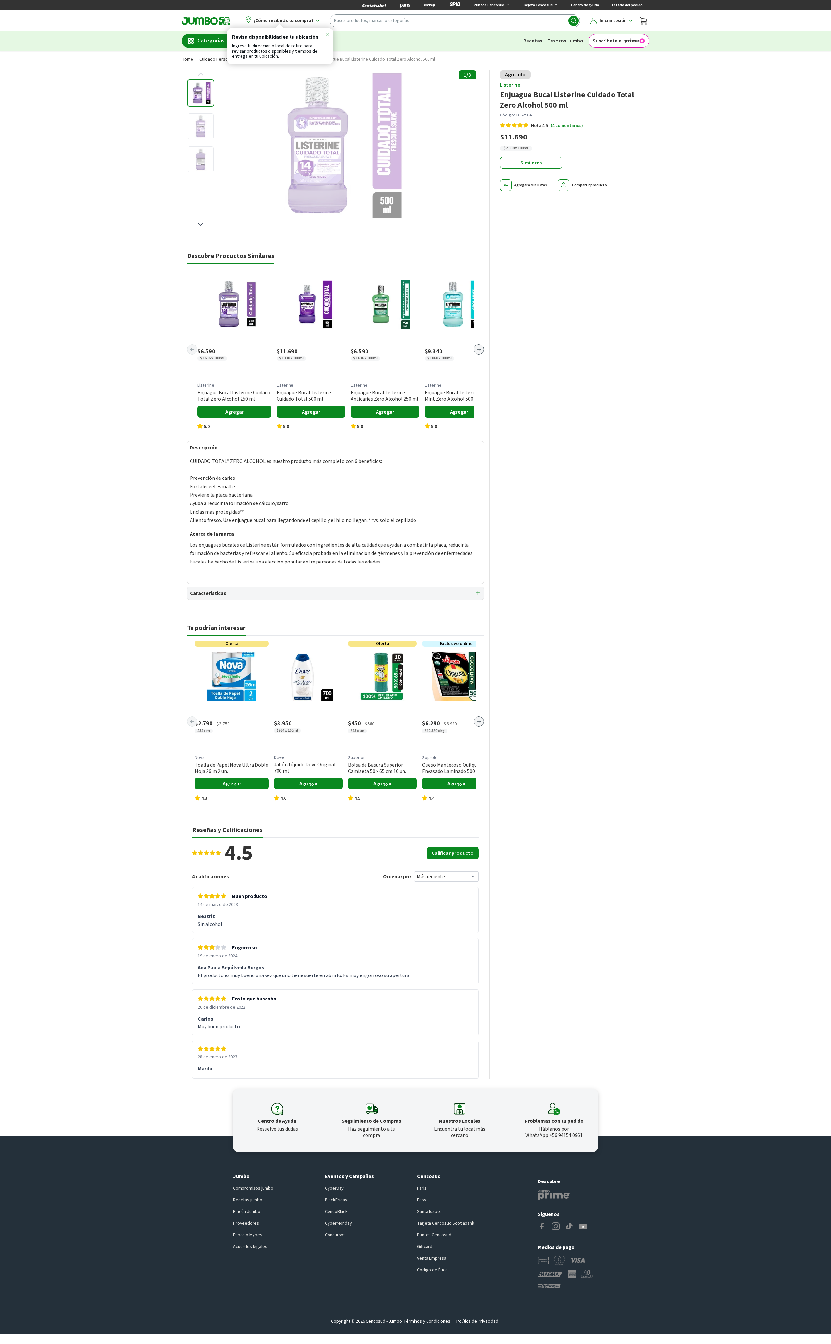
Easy (421, 1200)
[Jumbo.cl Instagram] (556, 1227)
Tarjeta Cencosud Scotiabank (445, 1223)
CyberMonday (338, 1223)
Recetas (532, 40)
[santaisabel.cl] (373, 5)
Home (187, 59)
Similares (531, 162)
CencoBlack (336, 1211)
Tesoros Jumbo (565, 40)
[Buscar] (573, 21)
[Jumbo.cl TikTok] (569, 1227)
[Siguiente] (479, 349)
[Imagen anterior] (201, 74)
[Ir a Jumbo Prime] (554, 1195)
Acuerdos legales (250, 1246)
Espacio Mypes (247, 1235)
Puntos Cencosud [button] (489, 5)
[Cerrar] (326, 36)
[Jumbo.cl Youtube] (583, 1227)
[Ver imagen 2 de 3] (201, 126)
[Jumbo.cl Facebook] (542, 1227)
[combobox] (455, 20)
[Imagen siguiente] (201, 224)
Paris (422, 1188)
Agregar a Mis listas (530, 185)
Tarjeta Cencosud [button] (538, 5)
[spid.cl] (455, 5)
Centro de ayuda (585, 5)
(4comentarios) (567, 125)
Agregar (234, 412)
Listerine (510, 85)
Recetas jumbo (247, 1200)
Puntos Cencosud (434, 1235)
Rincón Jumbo (246, 1211)
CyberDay (334, 1188)
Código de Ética (432, 1270)
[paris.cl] (405, 5)
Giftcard (424, 1246)
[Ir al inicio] (206, 21)
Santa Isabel (429, 1211)
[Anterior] (192, 349)
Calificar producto (453, 853)
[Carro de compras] (643, 20)
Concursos (335, 1235)
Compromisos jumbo (253, 1188)
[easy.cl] (430, 5)
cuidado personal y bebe (223, 59)
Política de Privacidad (477, 1321)
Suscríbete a (607, 40)
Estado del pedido (627, 5)
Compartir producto (589, 185)
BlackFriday (336, 1200)
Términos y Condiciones (426, 1321)
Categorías (211, 41)
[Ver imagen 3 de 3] (201, 159)
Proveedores (246, 1223)
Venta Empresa (431, 1258)
